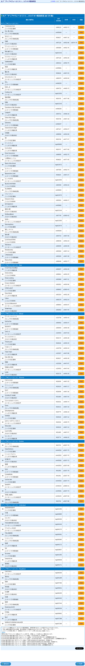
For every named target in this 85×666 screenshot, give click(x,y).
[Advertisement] (42, 8)
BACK (6, 664)
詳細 (81, 27)
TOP (80, 664)
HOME (53, 1)
